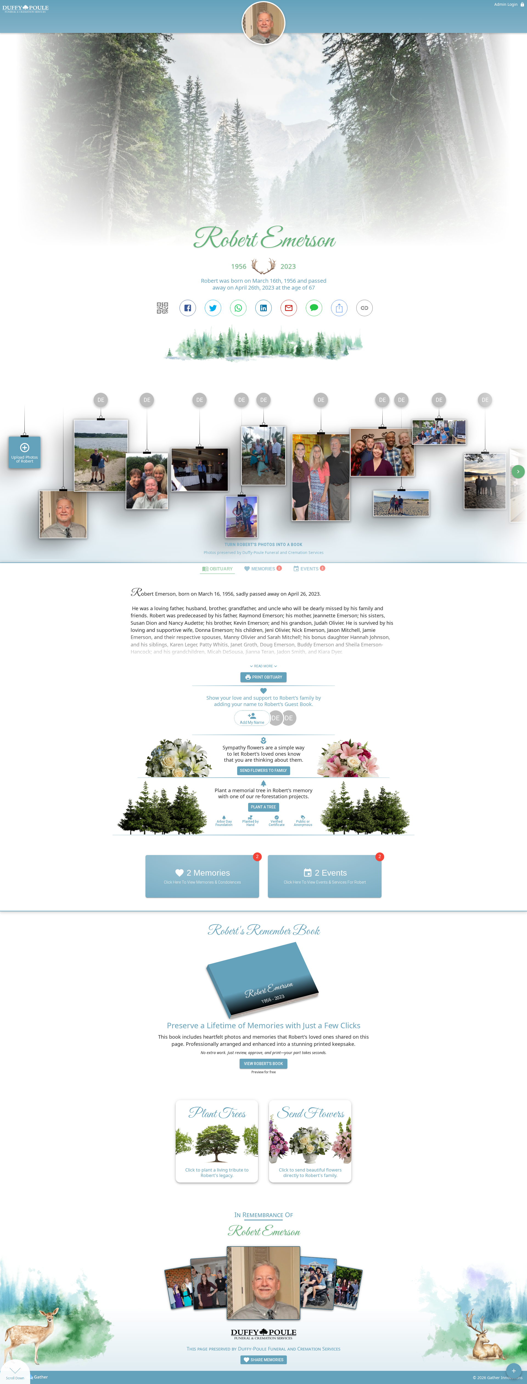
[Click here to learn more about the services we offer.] (263, 1334)
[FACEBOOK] (188, 308)
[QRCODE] (162, 308)
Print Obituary (266, 677)
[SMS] (314, 308)
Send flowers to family (263, 770)
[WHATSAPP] (238, 308)
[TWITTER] (213, 308)
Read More (263, 666)
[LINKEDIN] (263, 308)
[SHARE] (339, 308)
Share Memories (267, 1360)
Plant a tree (263, 807)
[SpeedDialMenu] (514, 1371)
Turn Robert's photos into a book (263, 544)
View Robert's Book (263, 1063)
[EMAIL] (289, 308)
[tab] (217, 568)
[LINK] (364, 308)
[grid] (263, 475)
